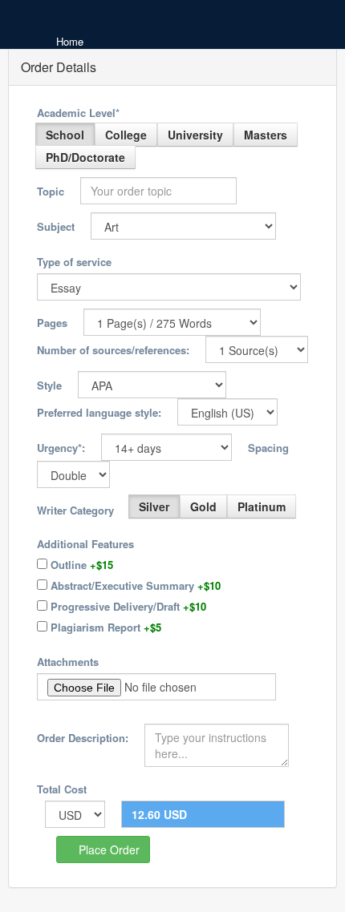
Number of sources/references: (113, 349)
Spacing (268, 447)
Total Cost (62, 789)
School (65, 135)
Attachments (68, 661)
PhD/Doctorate (85, 157)
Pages (52, 322)
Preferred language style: (99, 412)
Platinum (261, 506)
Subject (56, 226)
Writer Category (75, 510)
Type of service (74, 261)
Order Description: (82, 737)
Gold (203, 506)
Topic (50, 191)
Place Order (107, 849)
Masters (265, 135)
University (195, 135)
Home (69, 41)
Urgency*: (61, 447)
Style (49, 385)
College (126, 135)
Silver (154, 506)
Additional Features (85, 543)
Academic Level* (78, 112)
